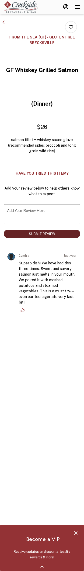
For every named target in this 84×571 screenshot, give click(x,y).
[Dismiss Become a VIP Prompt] (75, 533)
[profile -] (66, 7)
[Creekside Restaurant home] (25, 7)
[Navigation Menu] (77, 7)
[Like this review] (24, 310)
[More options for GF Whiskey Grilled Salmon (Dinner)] (71, 27)
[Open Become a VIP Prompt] (42, 566)
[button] (5, 22)
